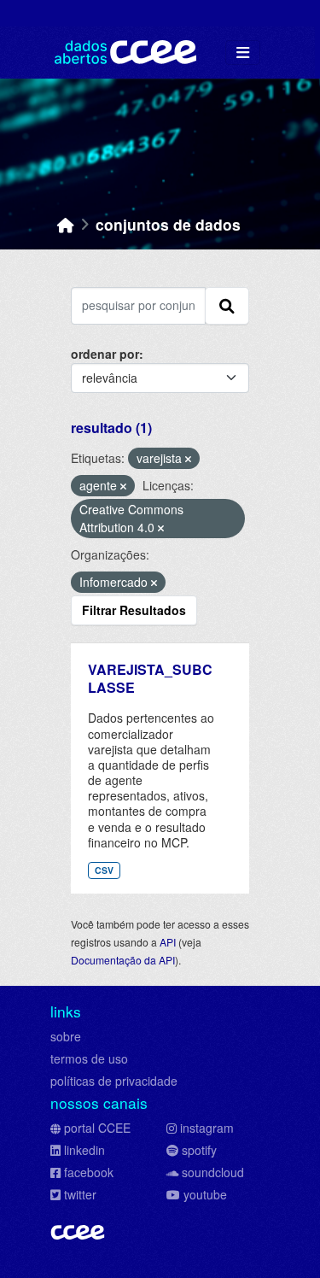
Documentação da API (123, 960)
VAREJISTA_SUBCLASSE (150, 678)
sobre (65, 1036)
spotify (199, 1149)
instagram (207, 1127)
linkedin (84, 1149)
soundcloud (213, 1172)
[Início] (65, 224)
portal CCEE (97, 1127)
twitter (80, 1194)
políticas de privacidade (113, 1080)
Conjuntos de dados (168, 224)
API (168, 942)
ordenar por (105, 353)
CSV (104, 870)
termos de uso (89, 1058)
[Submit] (227, 306)
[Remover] (188, 459)
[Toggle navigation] (242, 52)
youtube (205, 1194)
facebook (88, 1172)
